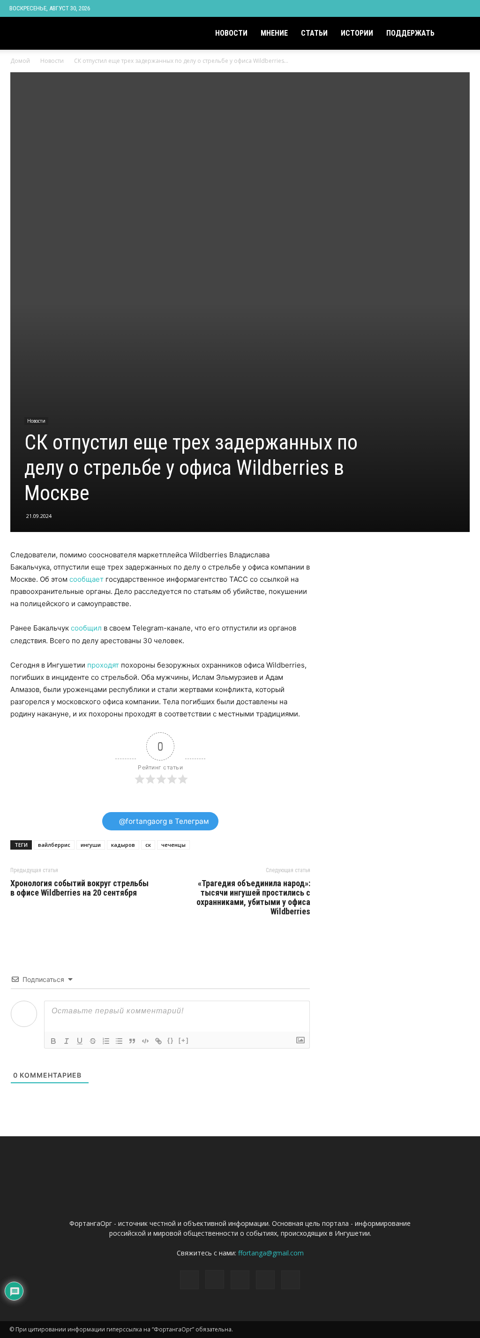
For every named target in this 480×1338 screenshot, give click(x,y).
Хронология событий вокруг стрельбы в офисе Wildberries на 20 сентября (79, 888)
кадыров (123, 844)
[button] (459, 34)
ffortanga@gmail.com (271, 1252)
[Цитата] (132, 1041)
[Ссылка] (158, 1041)
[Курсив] (66, 1041)
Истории (357, 33)
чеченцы (173, 844)
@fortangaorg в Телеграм (163, 821)
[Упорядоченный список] (105, 1041)
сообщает (86, 579)
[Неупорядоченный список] (119, 1041)
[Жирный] (53, 1041)
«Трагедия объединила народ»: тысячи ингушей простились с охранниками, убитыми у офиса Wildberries (253, 897)
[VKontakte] (448, 8)
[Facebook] (402, 8)
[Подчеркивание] (79, 1041)
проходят (103, 665)
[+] (184, 1040)
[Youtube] (464, 8)
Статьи (314, 33)
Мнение (274, 33)
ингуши (91, 844)
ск (148, 844)
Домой (20, 61)
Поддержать (410, 33)
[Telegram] (433, 8)
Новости (231, 33)
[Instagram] (417, 8)
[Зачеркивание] (92, 1041)
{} (170, 1040)
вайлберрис (54, 844)
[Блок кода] (145, 1041)
